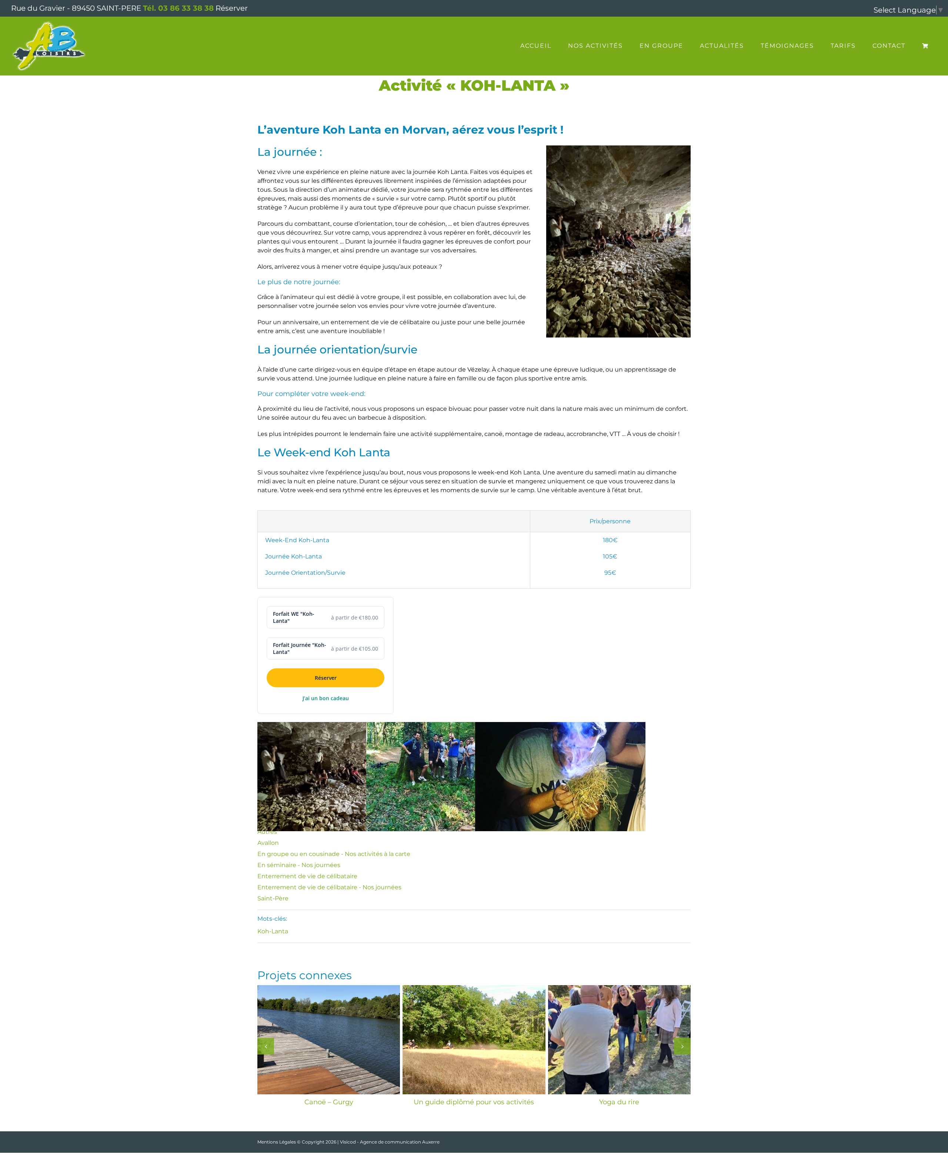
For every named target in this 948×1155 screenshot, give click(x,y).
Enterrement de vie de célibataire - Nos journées (329, 887)
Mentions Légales (276, 1142)
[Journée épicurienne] (474, 1039)
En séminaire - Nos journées (298, 865)
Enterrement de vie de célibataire (307, 876)
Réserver (232, 8)
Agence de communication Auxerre (400, 1142)
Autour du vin (619, 1102)
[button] (265, 1046)
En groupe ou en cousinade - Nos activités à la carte (333, 853)
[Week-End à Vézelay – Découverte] (328, 1039)
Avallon (268, 842)
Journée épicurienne (474, 1102)
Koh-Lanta (272, 931)
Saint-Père (272, 898)
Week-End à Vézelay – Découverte (328, 1102)
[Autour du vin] (619, 1039)
